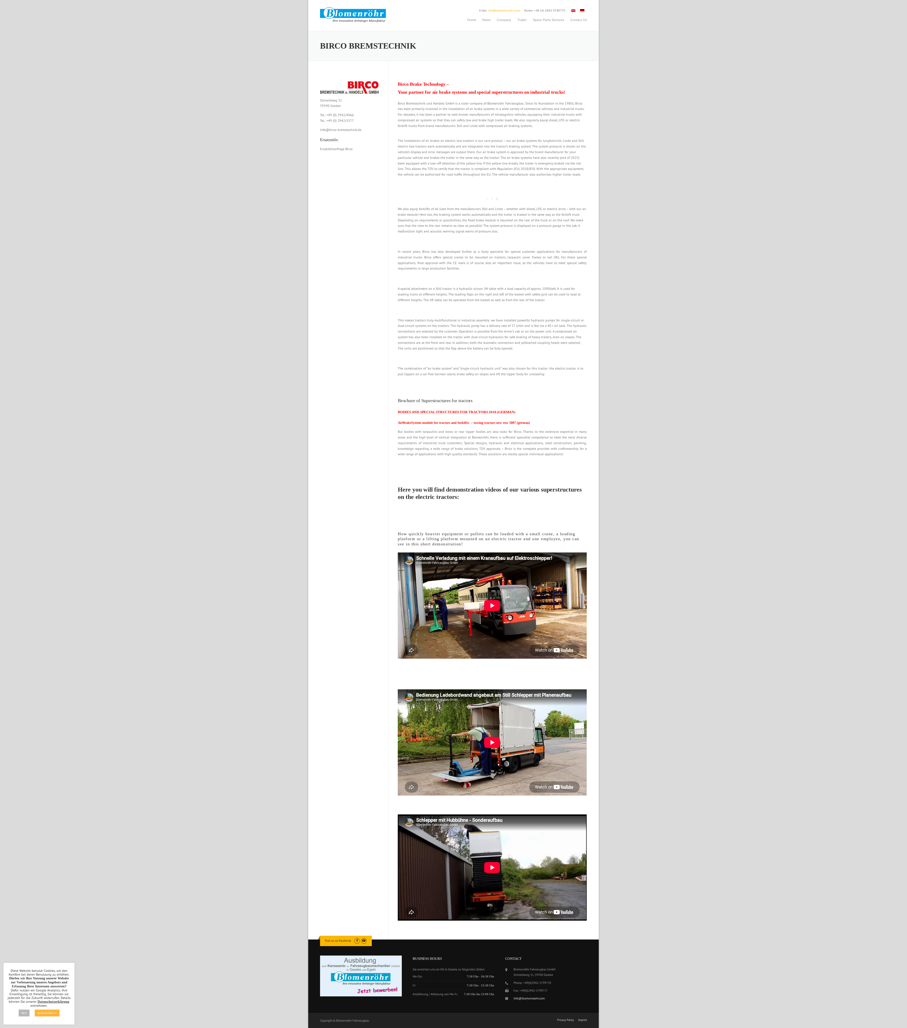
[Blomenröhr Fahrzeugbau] (355, 15)
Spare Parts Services (548, 20)
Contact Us (578, 20)
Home (471, 20)
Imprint (582, 1020)
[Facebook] (357, 941)
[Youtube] (364, 941)
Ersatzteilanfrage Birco (336, 149)
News (486, 20)
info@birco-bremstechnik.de (340, 130)
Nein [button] (24, 1013)
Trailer (522, 20)
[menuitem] (573, 10)
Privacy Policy (565, 1020)
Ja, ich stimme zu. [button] (47, 1013)
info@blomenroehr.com (504, 10)
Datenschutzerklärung (53, 1001)
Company (504, 20)
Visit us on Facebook (338, 940)
